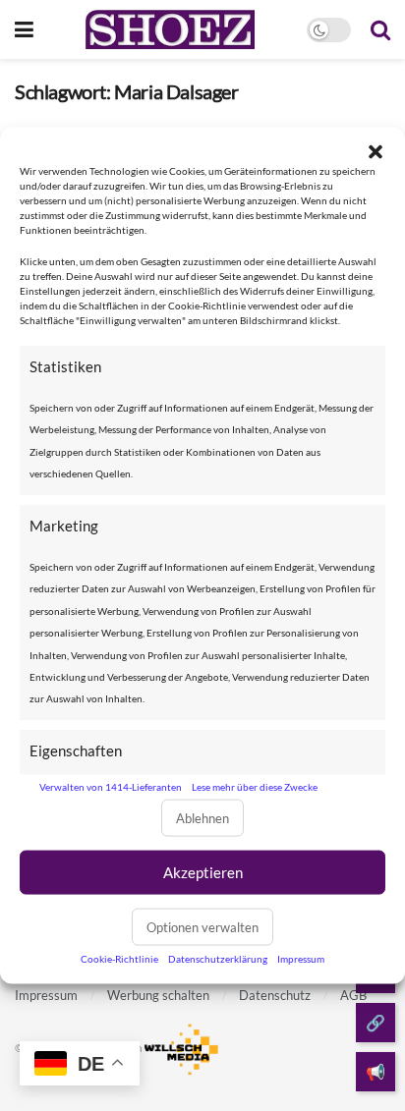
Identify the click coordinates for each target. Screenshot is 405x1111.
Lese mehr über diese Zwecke (255, 786)
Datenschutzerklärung (217, 959)
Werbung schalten (158, 995)
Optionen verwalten (202, 927)
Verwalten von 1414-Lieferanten (110, 786)
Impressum (300, 959)
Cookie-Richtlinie (119, 959)
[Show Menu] (24, 29)
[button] (375, 151)
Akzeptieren (203, 872)
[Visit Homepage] (170, 29)
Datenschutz (275, 995)
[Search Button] (380, 29)
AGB (353, 995)
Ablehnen (202, 818)
